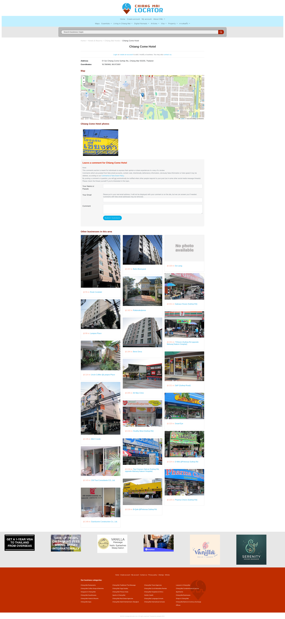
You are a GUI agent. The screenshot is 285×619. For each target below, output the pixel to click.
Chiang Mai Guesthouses (88, 595)
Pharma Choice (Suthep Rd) (186, 500)
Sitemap (161, 575)
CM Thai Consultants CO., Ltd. (103, 480)
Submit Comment (112, 218)
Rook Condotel (96, 292)
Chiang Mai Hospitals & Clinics (153, 592)
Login (115, 54)
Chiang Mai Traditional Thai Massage (124, 585)
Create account (133, 19)
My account (147, 19)
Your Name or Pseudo (88, 187)
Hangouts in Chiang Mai (88, 592)
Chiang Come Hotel (130, 41)
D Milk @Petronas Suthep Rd (186, 462)
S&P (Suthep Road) (183, 385)
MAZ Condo (96, 439)
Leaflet (182, 118)
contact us (167, 54)
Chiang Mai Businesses (183, 595)
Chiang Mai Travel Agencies (153, 585)
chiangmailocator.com (131, 616)
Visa (163, 23)
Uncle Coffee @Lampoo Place (103, 375)
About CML (158, 19)
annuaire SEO (160, 616)
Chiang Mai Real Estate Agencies (122, 598)
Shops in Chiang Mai (182, 598)
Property (172, 23)
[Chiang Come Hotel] (100, 142)
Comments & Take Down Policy (112, 176)
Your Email (87, 195)
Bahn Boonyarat (139, 269)
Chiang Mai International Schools (154, 602)
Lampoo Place (96, 333)
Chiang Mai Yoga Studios (120, 588)
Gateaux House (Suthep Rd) (186, 304)
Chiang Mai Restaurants (88, 585)
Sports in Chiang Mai (118, 595)
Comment (86, 206)
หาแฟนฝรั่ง (184, 23)
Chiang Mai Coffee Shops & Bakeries (92, 588)
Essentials (105, 23)
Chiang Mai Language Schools (153, 598)
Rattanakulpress (139, 310)
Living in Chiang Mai (122, 23)
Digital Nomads (141, 23)
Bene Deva (137, 352)
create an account (126, 54)
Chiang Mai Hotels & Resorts (89, 598)
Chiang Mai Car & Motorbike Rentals (155, 588)
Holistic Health (148, 595)
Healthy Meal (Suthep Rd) (143, 431)
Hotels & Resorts (95, 41)
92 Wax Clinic (138, 393)
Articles (154, 23)
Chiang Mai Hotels (112, 41)
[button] (142, 95)
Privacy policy (152, 575)
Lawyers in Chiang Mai (183, 585)
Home (122, 19)
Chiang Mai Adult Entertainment (122, 602)
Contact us (143, 575)
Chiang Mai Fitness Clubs (120, 592)
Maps (97, 23)
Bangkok (136, 602)
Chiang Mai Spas (86, 602)
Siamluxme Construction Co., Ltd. (104, 522)
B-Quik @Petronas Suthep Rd (145, 509)
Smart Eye (179, 424)
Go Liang (178, 266)
